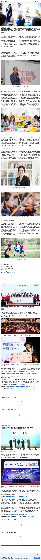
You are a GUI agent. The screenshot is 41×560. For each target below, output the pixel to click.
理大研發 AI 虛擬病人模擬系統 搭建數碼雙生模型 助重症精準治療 (20, 386)
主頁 (3, 27)
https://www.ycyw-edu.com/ (9, 272)
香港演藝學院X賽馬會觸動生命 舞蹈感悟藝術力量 (16, 514)
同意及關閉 (37, 557)
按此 (33, 389)
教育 (5, 27)
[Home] (5, 1)
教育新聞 (8, 27)
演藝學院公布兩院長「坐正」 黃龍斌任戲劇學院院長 (17, 496)
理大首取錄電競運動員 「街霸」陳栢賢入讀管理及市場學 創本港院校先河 (21, 373)
